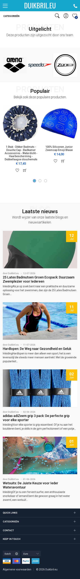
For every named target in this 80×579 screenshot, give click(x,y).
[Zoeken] (57, 15)
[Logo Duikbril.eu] (40, 5)
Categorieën (11, 16)
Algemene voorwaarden (17, 569)
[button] (34, 180)
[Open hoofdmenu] (5, 7)
